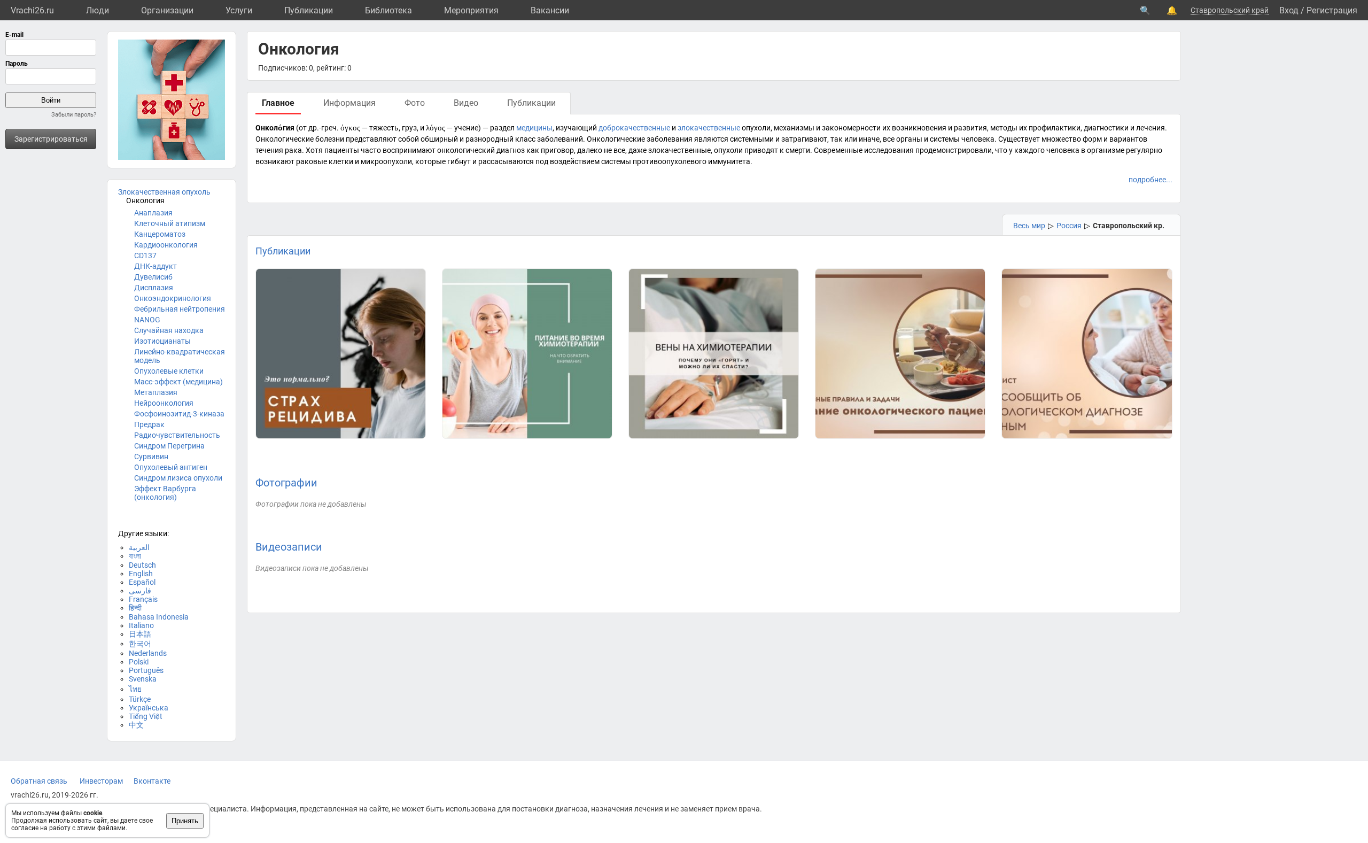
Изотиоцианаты (162, 341)
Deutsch (142, 565)
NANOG (147, 319)
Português (146, 670)
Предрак (149, 424)
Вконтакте (152, 781)
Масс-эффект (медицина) (178, 381)
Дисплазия (153, 287)
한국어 (140, 643)
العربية (139, 547)
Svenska (143, 679)
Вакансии (550, 10)
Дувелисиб (153, 277)
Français (143, 599)
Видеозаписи (288, 546)
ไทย (135, 689)
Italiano (141, 625)
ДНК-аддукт (155, 266)
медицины (534, 127)
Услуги (239, 10)
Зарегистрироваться (51, 139)
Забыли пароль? (73, 114)
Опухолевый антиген (170, 467)
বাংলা (135, 556)
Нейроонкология (163, 403)
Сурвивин (151, 456)
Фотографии (286, 482)
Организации (167, 10)
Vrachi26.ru (32, 10)
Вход (1289, 10)
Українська (148, 707)
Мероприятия (471, 10)
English (141, 573)
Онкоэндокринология (172, 298)
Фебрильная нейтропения (179, 309)
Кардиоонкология (166, 245)
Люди (97, 10)
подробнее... (1150, 179)
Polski (139, 662)
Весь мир (1029, 225)
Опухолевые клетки (169, 371)
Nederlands (148, 653)
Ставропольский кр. (1128, 225)
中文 (136, 725)
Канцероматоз (159, 234)
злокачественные (709, 127)
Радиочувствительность (177, 435)
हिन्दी (135, 608)
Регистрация (1332, 10)
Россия (1069, 225)
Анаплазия (153, 212)
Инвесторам (101, 781)
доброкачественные (634, 127)
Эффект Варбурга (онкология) (165, 492)
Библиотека (388, 10)
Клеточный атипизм (169, 223)
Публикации (308, 10)
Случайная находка (169, 330)
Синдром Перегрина (169, 446)
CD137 (145, 255)
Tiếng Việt (145, 716)
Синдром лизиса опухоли (178, 478)
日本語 (140, 634)
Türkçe (140, 699)
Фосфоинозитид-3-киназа (179, 413)
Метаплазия (155, 392)
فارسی (140, 590)
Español (142, 582)
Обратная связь (39, 781)
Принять (185, 821)
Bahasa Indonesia (159, 617)
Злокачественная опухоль (164, 192)
